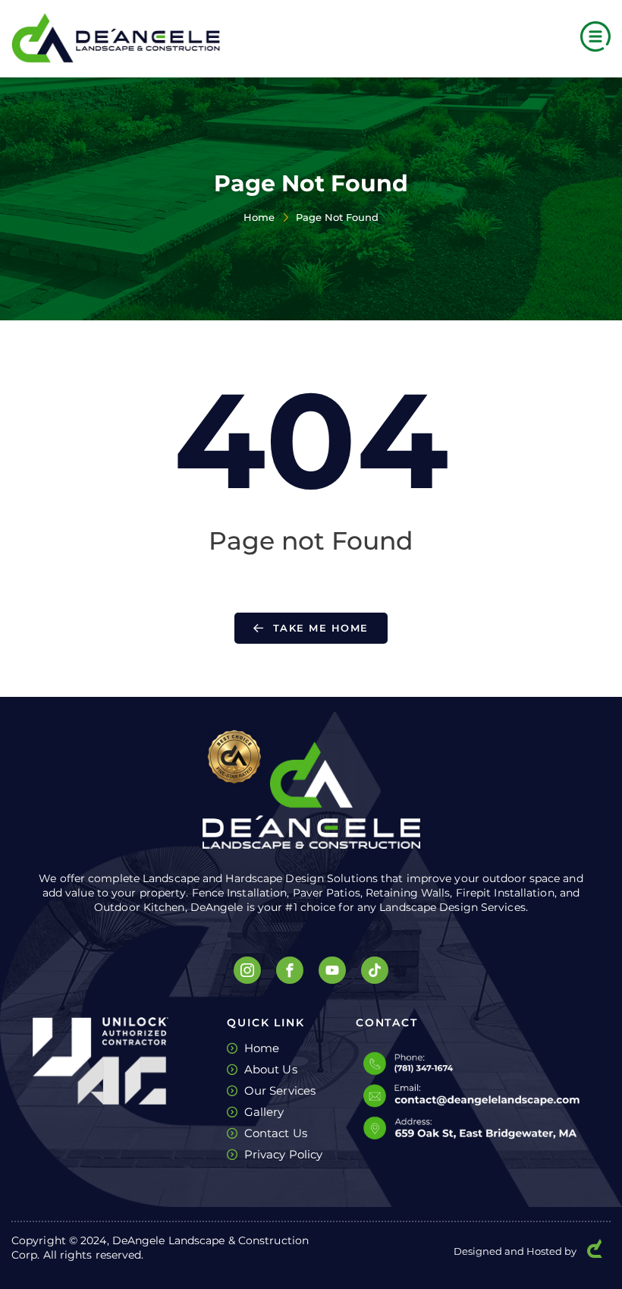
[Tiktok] (374, 970)
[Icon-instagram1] (247, 970)
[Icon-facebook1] (289, 970)
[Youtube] (332, 970)
